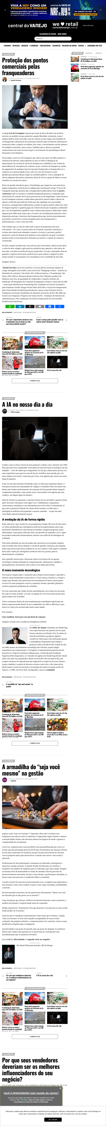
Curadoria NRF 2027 (94, 46)
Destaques (18, 312)
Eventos (81, 46)
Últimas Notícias (30, 312)
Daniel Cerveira (16, 80)
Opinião (13, 781)
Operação (16, 46)
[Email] (40, 307)
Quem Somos (62, 34)
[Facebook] (50, 307)
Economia (7, 46)
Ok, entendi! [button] (53, 1119)
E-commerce (34, 46)
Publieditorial (45, 46)
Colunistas (56, 46)
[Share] (60, 307)
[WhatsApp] (10, 307)
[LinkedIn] (20, 307)
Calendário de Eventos (48, 34)
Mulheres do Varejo (69, 46)
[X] (30, 307)
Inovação (24, 46)
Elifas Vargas (15, 412)
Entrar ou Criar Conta (88, 25)
